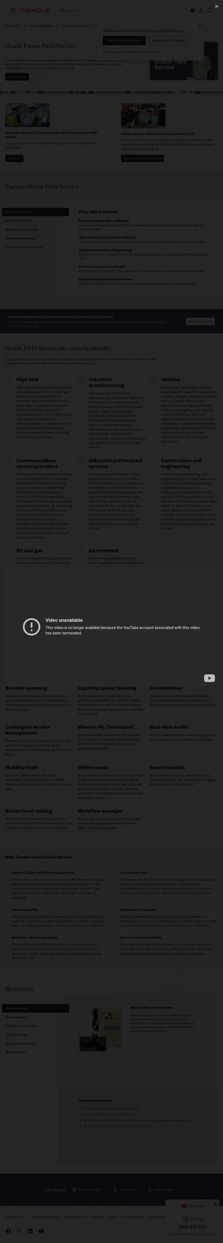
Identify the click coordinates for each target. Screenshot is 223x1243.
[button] (217, 6)
